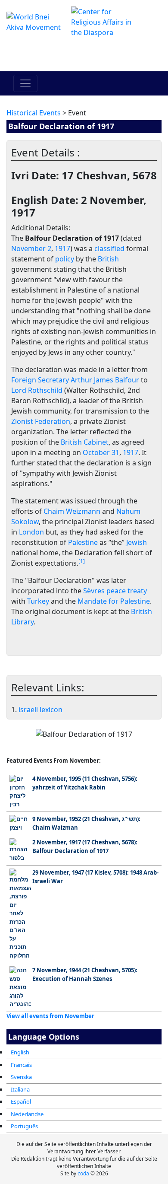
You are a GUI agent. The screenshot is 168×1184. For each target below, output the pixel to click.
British (108, 259)
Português (24, 1126)
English (20, 1052)
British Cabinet (85, 442)
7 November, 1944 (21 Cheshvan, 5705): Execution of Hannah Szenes (84, 974)
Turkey (38, 601)
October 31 (101, 452)
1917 (62, 248)
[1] (81, 561)
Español (21, 1101)
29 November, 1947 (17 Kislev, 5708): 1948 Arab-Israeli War (95, 877)
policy (64, 259)
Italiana (20, 1089)
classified (109, 248)
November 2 (31, 248)
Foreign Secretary (40, 380)
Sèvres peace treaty (115, 590)
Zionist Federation (40, 421)
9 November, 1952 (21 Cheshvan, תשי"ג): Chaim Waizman (86, 823)
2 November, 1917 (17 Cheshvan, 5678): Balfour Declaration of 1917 (84, 846)
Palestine (83, 542)
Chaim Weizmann (72, 511)
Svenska (21, 1077)
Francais (21, 1065)
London (31, 532)
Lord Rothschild (36, 390)
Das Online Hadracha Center (84, 54)
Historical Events (33, 113)
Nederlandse (27, 1114)
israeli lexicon (40, 709)
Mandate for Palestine (114, 601)
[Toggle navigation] (25, 83)
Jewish (136, 542)
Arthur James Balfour (105, 380)
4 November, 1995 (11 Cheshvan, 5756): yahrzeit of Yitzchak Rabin (84, 783)
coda (83, 1173)
